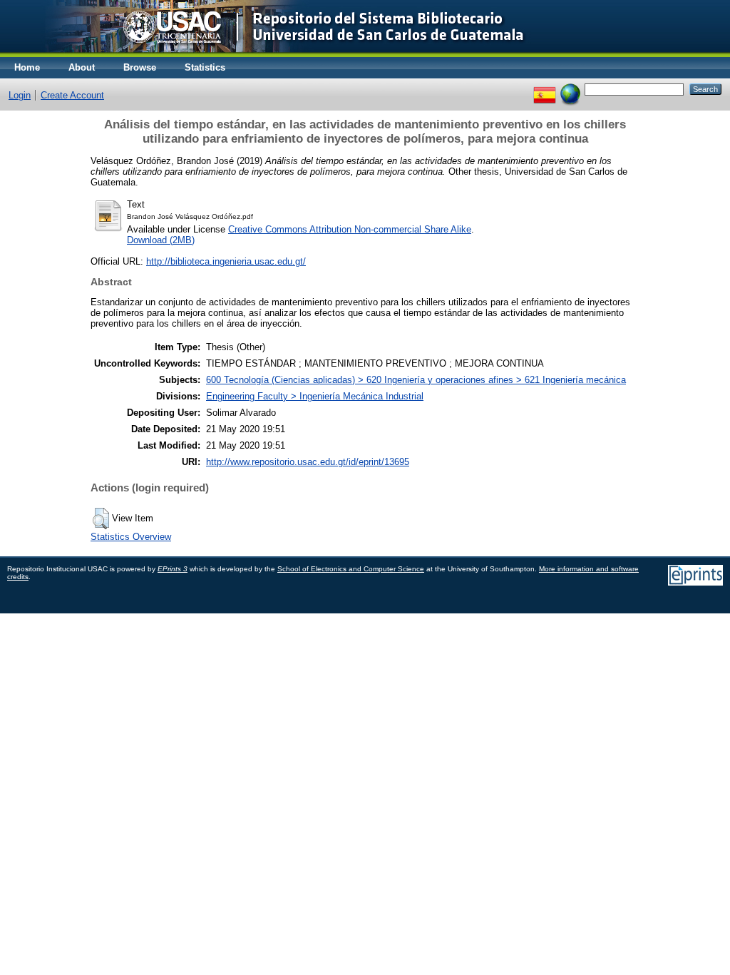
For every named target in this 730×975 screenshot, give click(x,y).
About (81, 67)
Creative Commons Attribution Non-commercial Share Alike (349, 229)
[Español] (544, 88)
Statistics (205, 67)
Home (27, 67)
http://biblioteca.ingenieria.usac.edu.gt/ (226, 261)
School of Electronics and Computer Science (350, 569)
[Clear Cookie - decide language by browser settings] (570, 88)
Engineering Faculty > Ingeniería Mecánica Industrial (314, 396)
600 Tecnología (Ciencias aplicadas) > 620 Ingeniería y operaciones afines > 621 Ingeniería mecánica (416, 379)
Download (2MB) (161, 240)
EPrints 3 (172, 569)
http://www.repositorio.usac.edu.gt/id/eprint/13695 (307, 461)
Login (20, 95)
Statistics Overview (131, 536)
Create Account (72, 95)
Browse (139, 67)
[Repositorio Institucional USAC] (275, 54)
